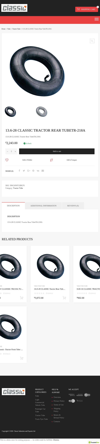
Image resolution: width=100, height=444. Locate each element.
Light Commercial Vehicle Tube (40, 402)
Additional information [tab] (43, 206)
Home (3, 29)
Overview (57, 397)
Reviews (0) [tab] (73, 206)
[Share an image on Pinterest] (33, 171)
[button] (92, 41)
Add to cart (57, 151)
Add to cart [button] (21, 298)
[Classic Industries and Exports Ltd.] (14, 11)
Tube (8, 29)
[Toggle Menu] (97, 20)
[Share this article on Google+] (28, 171)
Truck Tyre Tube (41, 419)
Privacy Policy (59, 401)
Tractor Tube (16, 29)
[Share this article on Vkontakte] (37, 171)
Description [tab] (13, 206)
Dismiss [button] (56, 440)
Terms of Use (59, 405)
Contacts (57, 421)
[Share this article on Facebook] (19, 171)
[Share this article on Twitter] (23, 171)
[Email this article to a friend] (42, 171)
